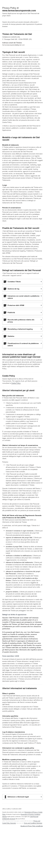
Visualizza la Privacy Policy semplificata (31, 826)
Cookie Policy (15, 383)
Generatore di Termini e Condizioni (30, 814)
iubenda (4, 816)
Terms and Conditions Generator (33, 823)
